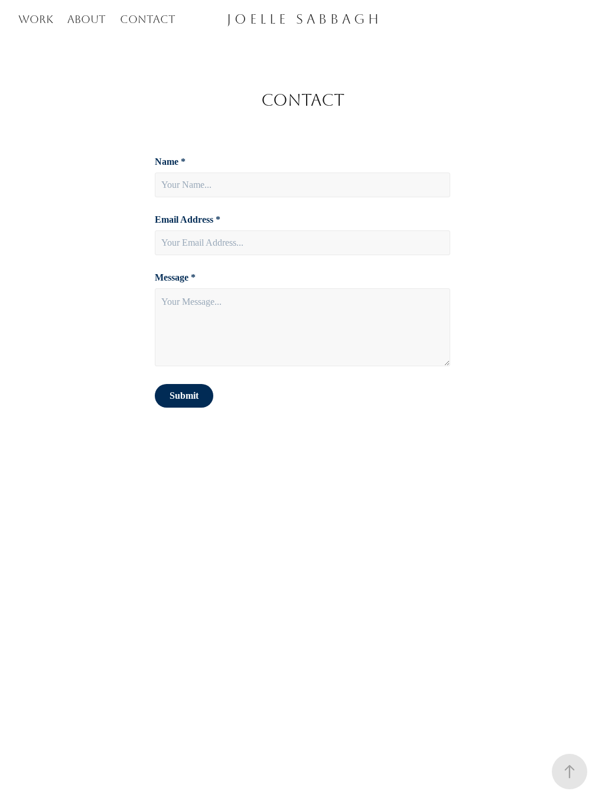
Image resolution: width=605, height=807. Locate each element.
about (86, 19)
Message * (175, 277)
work (35, 19)
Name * (170, 162)
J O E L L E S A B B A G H (303, 19)
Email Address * (187, 219)
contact (147, 19)
